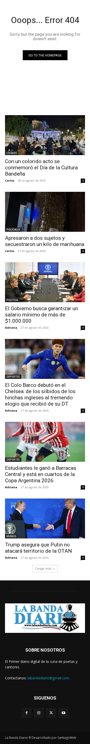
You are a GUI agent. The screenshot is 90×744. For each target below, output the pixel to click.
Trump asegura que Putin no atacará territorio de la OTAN (38, 548)
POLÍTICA (12, 300)
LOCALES (11, 153)
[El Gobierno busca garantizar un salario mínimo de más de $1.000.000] (45, 282)
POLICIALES (13, 229)
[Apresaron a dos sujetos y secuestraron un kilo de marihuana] (45, 212)
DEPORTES (13, 376)
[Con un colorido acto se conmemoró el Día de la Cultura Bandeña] (45, 135)
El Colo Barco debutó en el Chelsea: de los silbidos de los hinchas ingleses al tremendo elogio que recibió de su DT (40, 394)
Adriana (11, 327)
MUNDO (11, 536)
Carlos (9, 180)
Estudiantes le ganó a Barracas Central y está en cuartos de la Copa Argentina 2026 (40, 474)
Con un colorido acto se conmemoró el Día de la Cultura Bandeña (41, 167)
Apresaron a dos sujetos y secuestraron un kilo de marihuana (44, 241)
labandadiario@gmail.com (48, 678)
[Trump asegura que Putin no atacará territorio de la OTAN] (45, 518)
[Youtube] (63, 713)
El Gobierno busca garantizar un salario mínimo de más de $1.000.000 (41, 314)
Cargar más (43, 568)
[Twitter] (51, 713)
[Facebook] (27, 713)
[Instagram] (39, 713)
